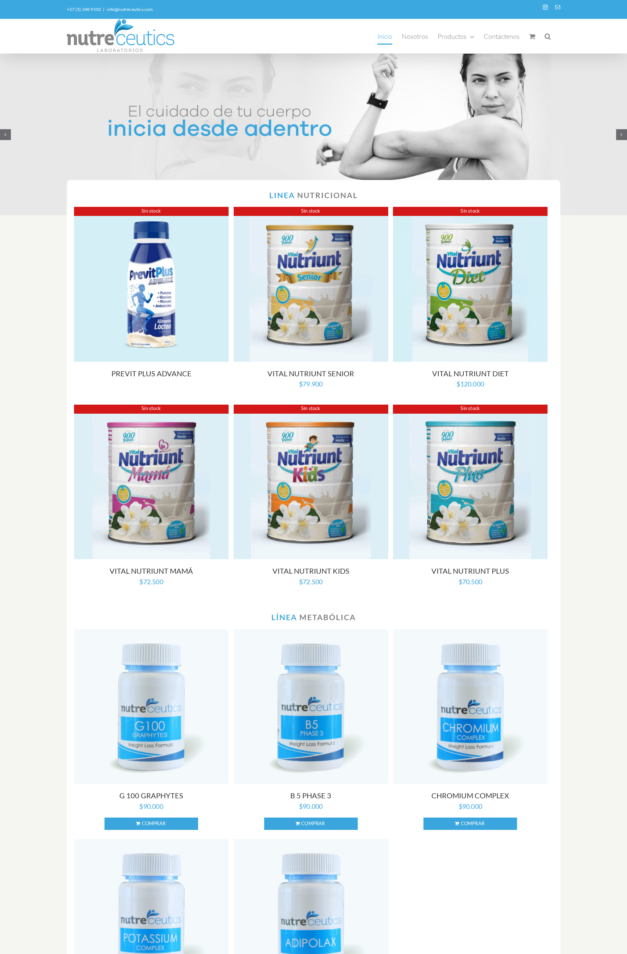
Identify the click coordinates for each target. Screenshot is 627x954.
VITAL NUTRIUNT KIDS (310, 570)
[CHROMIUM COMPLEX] (470, 706)
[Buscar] (548, 36)
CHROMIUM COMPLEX (470, 795)
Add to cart (151, 824)
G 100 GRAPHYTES (151, 795)
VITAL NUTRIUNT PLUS (470, 570)
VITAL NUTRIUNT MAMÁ (151, 570)
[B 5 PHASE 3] (311, 706)
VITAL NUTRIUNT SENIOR (310, 373)
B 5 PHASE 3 (310, 795)
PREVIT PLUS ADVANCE (151, 373)
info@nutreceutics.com (130, 9)
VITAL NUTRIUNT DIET (470, 373)
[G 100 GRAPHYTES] (151, 706)
